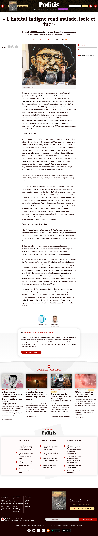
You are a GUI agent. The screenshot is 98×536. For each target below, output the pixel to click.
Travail (8, 500)
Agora (2, 500)
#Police (27, 501)
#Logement (83, 55)
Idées (50, 9)
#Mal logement (91, 55)
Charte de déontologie (38, 525)
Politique (33, 9)
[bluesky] (33, 530)
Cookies (79, 525)
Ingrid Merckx (34, 39)
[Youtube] (38, 530)
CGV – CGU (49, 525)
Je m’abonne (16, 505)
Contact (17, 525)
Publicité (73, 525)
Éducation (8, 503)
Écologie (39, 9)
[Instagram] (43, 530)
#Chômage (27, 506)
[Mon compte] (91, 6)
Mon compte (16, 511)
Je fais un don (16, 501)
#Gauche (27, 503)
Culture (54, 9)
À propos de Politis (17, 509)
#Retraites (27, 505)
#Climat (27, 500)
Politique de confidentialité (61, 525)
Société (45, 9)
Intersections (62, 9)
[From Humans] (48, 530)
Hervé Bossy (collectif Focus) (47, 39)
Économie (8, 501)
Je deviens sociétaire (18, 503)
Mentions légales (25, 525)
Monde (2, 509)
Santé (7, 505)
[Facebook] (29, 530)
